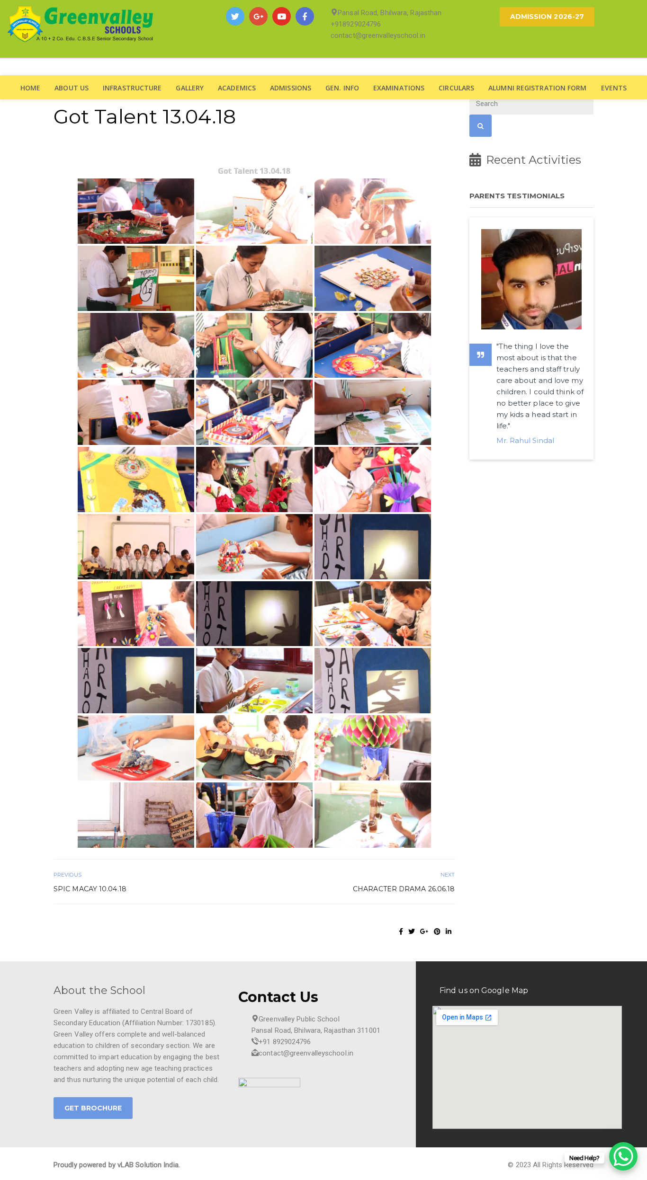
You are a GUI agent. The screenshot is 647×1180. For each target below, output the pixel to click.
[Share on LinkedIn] (448, 931)
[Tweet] (411, 931)
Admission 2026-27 (547, 16)
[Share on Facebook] (401, 931)
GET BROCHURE (93, 1108)
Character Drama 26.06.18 (404, 889)
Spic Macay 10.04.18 (90, 889)
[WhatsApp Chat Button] (623, 1156)
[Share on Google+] (424, 931)
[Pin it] (437, 931)
